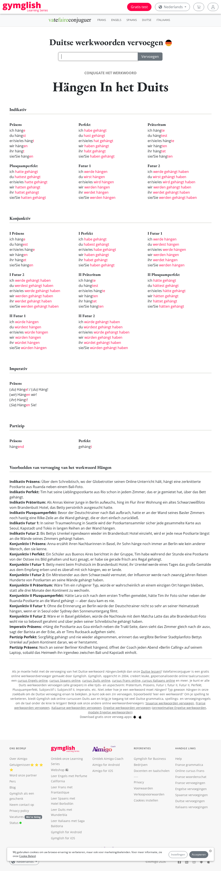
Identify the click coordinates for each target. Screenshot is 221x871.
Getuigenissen (19, 765)
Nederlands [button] (173, 7)
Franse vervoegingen (190, 783)
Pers (12, 781)
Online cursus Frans (189, 771)
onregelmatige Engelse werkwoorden (179, 708)
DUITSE (146, 20)
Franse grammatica (189, 765)
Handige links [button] (185, 748)
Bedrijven (141, 765)
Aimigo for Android (106, 765)
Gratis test (139, 7)
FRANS (101, 20)
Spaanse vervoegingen (191, 795)
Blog (12, 787)
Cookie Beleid (27, 856)
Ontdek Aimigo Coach (107, 759)
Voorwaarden (143, 788)
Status (14, 823)
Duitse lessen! (151, 671)
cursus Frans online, (127, 680)
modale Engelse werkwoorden (109, 712)
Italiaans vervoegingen (191, 807)
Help (178, 759)
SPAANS (131, 20)
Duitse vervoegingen (190, 801)
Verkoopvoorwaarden (149, 794)
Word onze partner (23, 775)
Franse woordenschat (190, 777)
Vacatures (16, 817)
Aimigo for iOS (102, 771)
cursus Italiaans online (158, 680)
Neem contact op (21, 805)
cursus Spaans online (65, 680)
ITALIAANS (163, 20)
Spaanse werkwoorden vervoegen (169, 703)
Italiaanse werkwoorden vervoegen (76, 708)
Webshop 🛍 (59, 770)
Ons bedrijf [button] (17, 748)
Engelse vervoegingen (191, 789)
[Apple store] (140, 717)
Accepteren (199, 854)
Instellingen (178, 854)
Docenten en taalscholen (152, 771)
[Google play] (134, 717)
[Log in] (213, 7)
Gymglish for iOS (63, 838)
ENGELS (116, 20)
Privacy (139, 782)
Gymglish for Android (66, 832)
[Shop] (198, 7)
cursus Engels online (33, 680)
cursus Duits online (96, 680)
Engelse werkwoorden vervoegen (127, 708)
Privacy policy (19, 811)
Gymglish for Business (150, 759)
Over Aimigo (18, 759)
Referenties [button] (142, 748)
